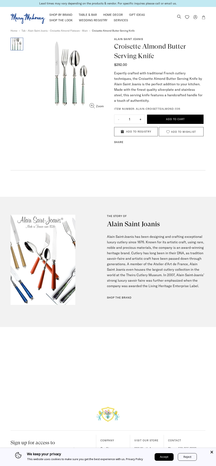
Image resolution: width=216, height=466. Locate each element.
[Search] (179, 17)
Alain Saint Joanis (128, 39)
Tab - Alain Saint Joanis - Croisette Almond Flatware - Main (55, 30)
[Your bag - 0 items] (203, 18)
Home (14, 30)
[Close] (212, 452)
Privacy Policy (134, 459)
